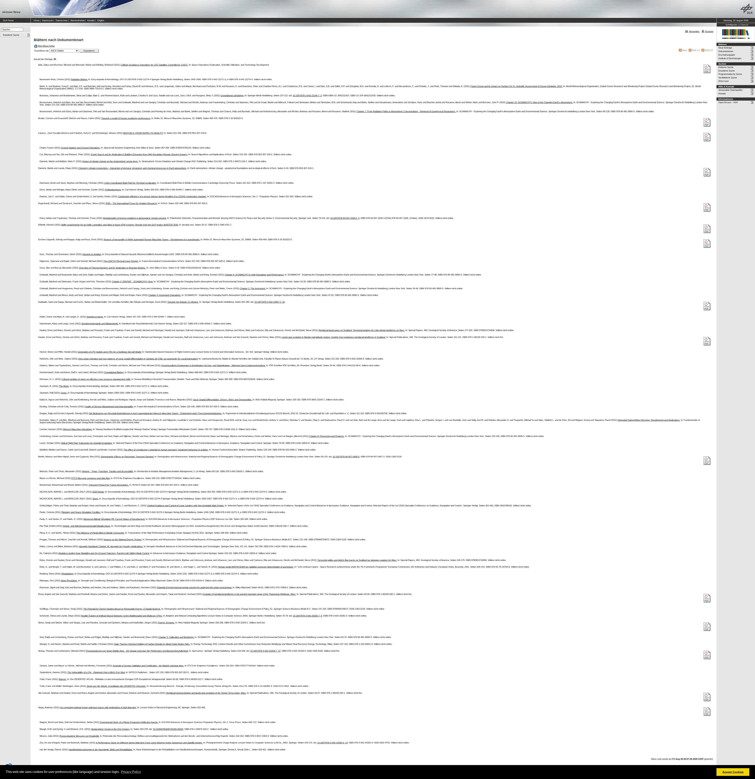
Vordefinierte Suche (727, 77)
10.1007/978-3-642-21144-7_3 (307, 95)
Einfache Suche (725, 67)
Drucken (709, 31)
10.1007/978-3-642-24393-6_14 (332, 742)
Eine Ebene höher (46, 46)
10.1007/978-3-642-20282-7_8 (307, 616)
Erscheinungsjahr (726, 55)
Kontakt (91, 20)
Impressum (47, 20)
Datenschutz (62, 20)
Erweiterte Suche (726, 71)
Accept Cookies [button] (733, 771)
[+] (747, 25)
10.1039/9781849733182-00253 (168, 729)
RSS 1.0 (696, 50)
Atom (684, 50)
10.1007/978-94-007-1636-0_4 (344, 218)
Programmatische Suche (730, 74)
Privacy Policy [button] (131, 771)
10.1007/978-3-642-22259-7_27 (265, 651)
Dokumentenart (725, 51)
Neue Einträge (725, 48)
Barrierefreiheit (78, 20)
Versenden (694, 31)
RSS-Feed (723, 81)
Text (743, 25)
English (100, 20)
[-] (739, 25)
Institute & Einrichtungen (729, 58)
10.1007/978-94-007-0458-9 (346, 456)
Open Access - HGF (728, 102)
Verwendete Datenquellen (730, 90)
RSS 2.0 (709, 50)
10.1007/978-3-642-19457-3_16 (269, 302)
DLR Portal (8, 20)
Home (36, 20)
